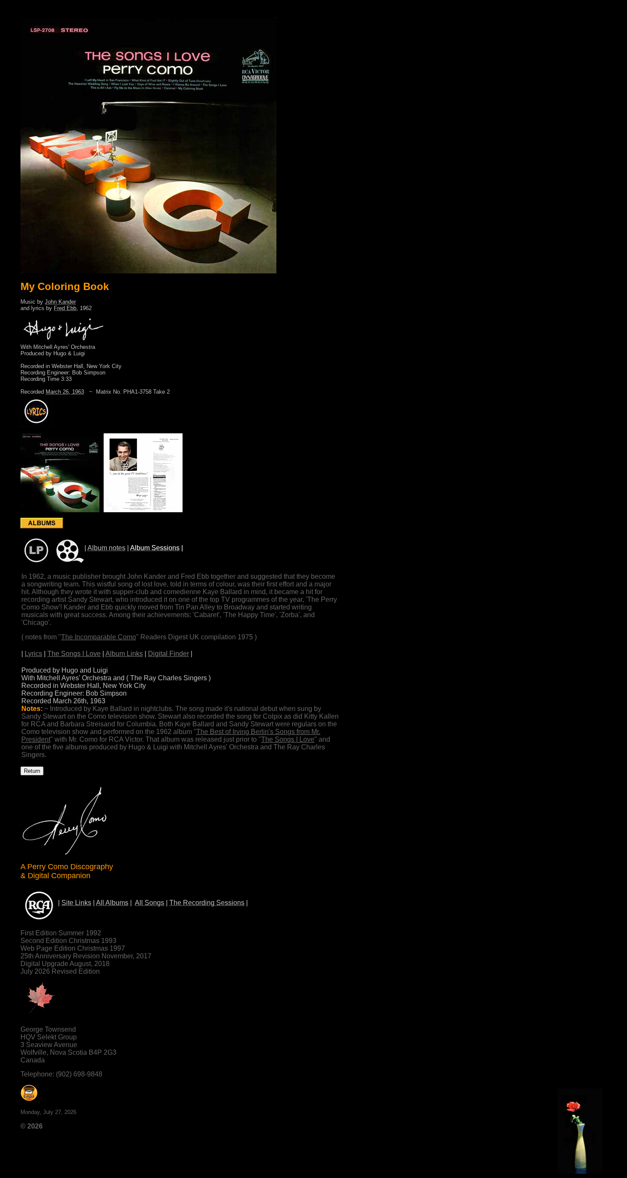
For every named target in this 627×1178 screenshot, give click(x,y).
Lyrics (33, 653)
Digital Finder (168, 653)
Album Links (124, 653)
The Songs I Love (74, 653)
